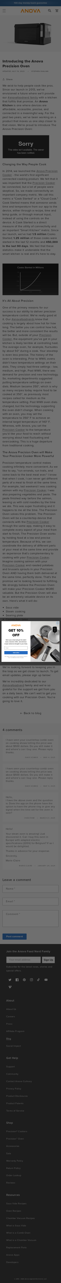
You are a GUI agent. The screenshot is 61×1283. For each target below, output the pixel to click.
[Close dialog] (57, 623)
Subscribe (16, 653)
